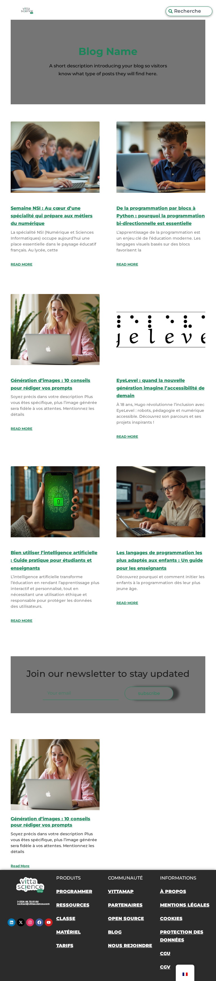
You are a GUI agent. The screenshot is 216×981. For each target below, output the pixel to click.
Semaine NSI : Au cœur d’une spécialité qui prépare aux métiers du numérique (52, 216)
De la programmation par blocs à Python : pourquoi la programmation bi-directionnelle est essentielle (160, 216)
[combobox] (189, 11)
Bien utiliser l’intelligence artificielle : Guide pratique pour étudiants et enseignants (54, 560)
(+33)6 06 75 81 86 (28, 901)
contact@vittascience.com (33, 903)
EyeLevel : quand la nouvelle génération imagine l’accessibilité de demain (160, 388)
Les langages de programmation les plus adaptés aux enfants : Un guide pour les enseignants (159, 560)
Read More (21, 264)
